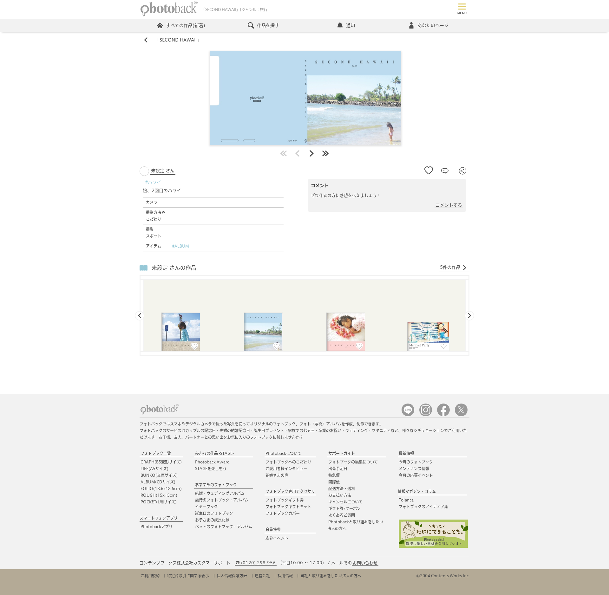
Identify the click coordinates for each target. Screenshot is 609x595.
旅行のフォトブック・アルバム (221, 500)
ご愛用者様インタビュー (286, 468)
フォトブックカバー (282, 513)
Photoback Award (212, 462)
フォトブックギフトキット (288, 506)
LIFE (154, 468)
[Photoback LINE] (408, 414)
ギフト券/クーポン (344, 508)
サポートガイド (341, 453)
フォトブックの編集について (353, 462)
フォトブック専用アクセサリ (290, 491)
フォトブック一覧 (156, 453)
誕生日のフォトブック (214, 513)
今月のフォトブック (416, 462)
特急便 (334, 475)
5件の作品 (450, 267)
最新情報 (406, 453)
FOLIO (161, 488)
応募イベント (276, 538)
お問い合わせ (365, 563)
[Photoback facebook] (443, 414)
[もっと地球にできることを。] (433, 546)
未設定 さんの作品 (174, 267)
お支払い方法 (339, 495)
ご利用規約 (150, 576)
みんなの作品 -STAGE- (214, 453)
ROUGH (159, 495)
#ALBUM (180, 246)
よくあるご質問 (341, 515)
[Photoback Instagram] (425, 414)
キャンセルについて (345, 502)
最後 (325, 153)
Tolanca (406, 500)
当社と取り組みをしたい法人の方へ (330, 576)
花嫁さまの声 (276, 475)
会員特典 (273, 529)
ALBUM (158, 482)
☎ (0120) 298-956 (256, 563)
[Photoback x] (461, 414)
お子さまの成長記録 (212, 520)
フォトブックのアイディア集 (423, 506)
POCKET (159, 502)
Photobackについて (283, 453)
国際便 (334, 482)
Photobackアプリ (157, 526)
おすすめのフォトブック (216, 485)
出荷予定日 (337, 468)
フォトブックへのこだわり (288, 462)
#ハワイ (153, 182)
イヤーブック (206, 506)
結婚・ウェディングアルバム (220, 493)
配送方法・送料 (341, 488)
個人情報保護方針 (232, 576)
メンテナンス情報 (414, 468)
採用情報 (285, 576)
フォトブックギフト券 (284, 500)
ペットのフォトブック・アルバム (223, 526)
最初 (283, 153)
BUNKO (159, 475)
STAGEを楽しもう (210, 468)
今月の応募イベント (416, 475)
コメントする (448, 205)
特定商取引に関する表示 (188, 576)
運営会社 (262, 576)
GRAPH (161, 462)
